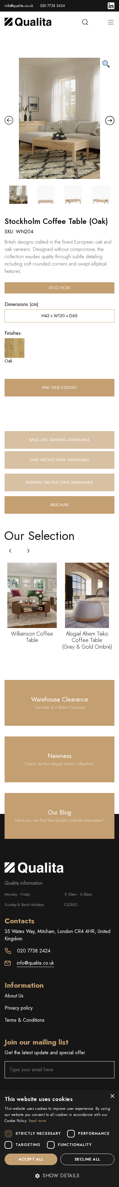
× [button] (112, 1096)
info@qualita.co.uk (19, 6)
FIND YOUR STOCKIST (59, 387)
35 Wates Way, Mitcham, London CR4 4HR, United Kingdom (57, 935)
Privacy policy (19, 1007)
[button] (28, 550)
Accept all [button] (31, 1159)
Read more (59, 288)
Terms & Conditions (25, 1020)
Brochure (59, 505)
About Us (14, 995)
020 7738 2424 (52, 6)
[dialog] (59, 1138)
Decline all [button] (87, 1159)
